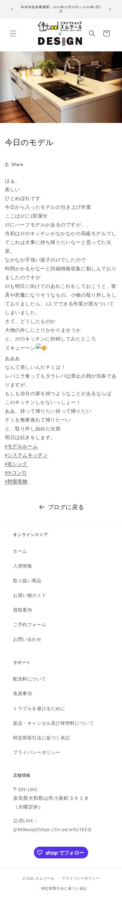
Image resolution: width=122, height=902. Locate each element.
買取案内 (22, 610)
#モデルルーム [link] (21, 446)
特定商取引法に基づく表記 (41, 738)
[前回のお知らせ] (12, 9)
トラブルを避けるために (39, 708)
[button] (13, 33)
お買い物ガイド (29, 595)
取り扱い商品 (27, 581)
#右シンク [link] (16, 464)
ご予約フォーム (29, 624)
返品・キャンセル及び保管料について (53, 723)
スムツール (45, 878)
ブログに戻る (66, 507)
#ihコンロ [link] (16, 472)
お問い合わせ (27, 639)
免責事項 (22, 693)
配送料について (29, 679)
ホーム (20, 551)
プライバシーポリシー (37, 752)
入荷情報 (22, 566)
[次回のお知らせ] (110, 9)
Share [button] (17, 164)
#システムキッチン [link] (26, 455)
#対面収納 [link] (16, 481)
